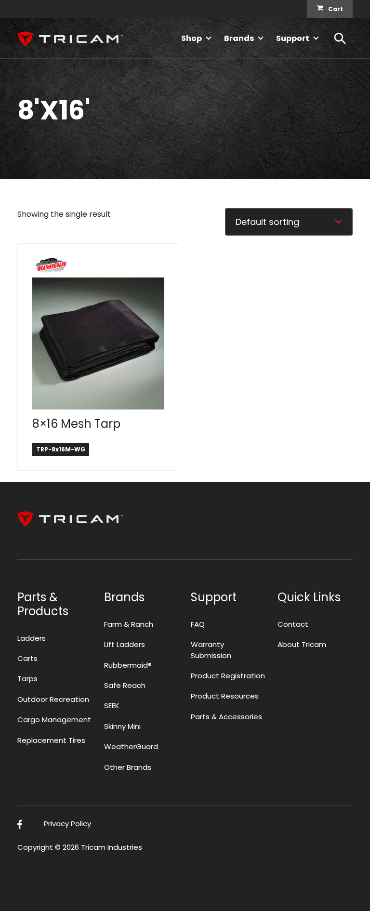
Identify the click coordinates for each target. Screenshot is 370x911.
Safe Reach (124, 685)
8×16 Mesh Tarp (76, 424)
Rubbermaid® (128, 665)
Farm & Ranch (128, 624)
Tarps (27, 678)
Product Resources (225, 696)
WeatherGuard (131, 746)
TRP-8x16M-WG (60, 449)
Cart (335, 9)
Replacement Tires (51, 740)
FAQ (198, 624)
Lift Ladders (124, 644)
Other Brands (127, 767)
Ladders (31, 638)
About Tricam (302, 644)
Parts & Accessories (226, 717)
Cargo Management (54, 719)
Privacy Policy (67, 824)
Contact (293, 624)
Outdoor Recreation (53, 699)
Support (292, 38)
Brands (239, 38)
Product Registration (228, 676)
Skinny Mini (122, 726)
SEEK (111, 705)
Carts (27, 658)
